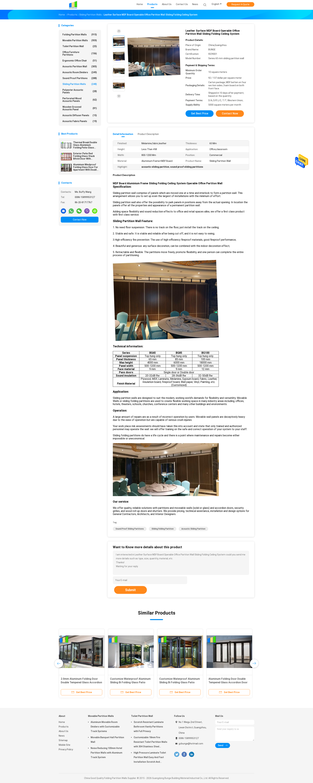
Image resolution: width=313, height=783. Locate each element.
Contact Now (80, 219)
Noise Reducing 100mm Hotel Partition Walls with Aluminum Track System (106, 753)
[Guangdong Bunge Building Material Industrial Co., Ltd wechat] (79, 210)
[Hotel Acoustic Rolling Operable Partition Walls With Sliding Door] (81, 651)
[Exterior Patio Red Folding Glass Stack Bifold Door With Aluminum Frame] (66, 156)
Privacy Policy (66, 749)
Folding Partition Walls (79, 34)
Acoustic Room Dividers (79, 72)
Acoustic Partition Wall (79, 66)
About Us (63, 731)
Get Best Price (199, 113)
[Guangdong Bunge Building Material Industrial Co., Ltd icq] (94, 210)
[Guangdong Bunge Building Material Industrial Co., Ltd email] (63, 210)
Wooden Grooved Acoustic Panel (79, 108)
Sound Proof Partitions (79, 78)
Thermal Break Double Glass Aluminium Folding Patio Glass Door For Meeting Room (85, 145)
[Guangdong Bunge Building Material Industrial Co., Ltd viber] (86, 210)
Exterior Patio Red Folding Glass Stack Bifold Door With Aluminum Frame (84, 156)
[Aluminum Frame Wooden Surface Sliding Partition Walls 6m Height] (131, 651)
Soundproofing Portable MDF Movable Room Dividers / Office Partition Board (178, 682)
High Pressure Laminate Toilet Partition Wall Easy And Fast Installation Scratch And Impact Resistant (150, 757)
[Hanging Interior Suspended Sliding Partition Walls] (229, 651)
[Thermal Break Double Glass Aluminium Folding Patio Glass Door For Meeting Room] (66, 145)
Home (62, 722)
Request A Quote (240, 4)
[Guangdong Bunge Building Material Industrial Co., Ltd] (73, 5)
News (62, 735)
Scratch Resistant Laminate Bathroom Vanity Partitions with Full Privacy (149, 726)
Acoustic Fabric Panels (79, 121)
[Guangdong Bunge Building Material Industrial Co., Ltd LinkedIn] (191, 754)
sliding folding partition (163, 529)
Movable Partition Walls (79, 40)
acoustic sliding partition (193, 529)
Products (63, 726)
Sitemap (63, 740)
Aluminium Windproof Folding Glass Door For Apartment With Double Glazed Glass (85, 167)
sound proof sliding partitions (130, 529)
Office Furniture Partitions (79, 53)
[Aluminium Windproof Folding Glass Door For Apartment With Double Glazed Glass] (66, 167)
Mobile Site (64, 745)
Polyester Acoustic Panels (79, 91)
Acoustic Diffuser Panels (79, 115)
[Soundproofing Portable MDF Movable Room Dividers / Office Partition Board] (180, 651)
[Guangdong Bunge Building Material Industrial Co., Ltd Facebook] (184, 754)
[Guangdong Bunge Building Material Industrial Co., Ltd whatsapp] (71, 210)
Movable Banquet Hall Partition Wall (107, 739)
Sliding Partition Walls (79, 84)
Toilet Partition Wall (79, 46)
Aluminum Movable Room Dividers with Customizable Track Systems (105, 726)
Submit (130, 590)
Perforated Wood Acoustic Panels (79, 99)
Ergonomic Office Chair (79, 60)
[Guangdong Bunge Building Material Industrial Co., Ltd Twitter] (176, 754)
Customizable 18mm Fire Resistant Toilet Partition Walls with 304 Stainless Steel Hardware (150, 742)
